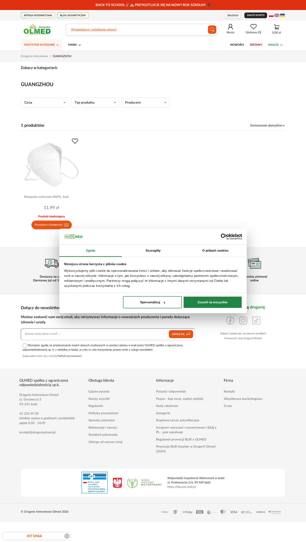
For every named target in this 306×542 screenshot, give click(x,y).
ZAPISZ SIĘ (178, 334)
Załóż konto (256, 15)
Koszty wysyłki (99, 398)
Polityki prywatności (69, 356)
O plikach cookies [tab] (215, 250)
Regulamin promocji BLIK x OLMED (181, 439)
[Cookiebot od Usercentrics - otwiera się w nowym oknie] (224, 237)
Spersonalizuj (150, 302)
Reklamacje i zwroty (102, 427)
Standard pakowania (103, 434)
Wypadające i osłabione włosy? (94, 29)
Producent (133, 102)
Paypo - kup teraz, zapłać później (179, 398)
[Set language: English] (276, 15)
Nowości (237, 45)
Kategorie (163, 413)
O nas (228, 406)
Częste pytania (98, 391)
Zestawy (256, 45)
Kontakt (229, 391)
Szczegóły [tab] (153, 250)
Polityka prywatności (103, 413)
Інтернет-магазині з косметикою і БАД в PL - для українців (186, 430)
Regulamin (95, 406)
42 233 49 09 (29, 413)
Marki (72, 45)
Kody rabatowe (167, 406)
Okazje (273, 45)
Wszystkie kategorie (39, 45)
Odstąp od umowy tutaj (105, 442)
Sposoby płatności (101, 420)
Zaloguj (232, 15)
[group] (153, 5)
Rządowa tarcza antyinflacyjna (177, 420)
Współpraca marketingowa (243, 398)
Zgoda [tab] (90, 250)
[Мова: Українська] (282, 15)
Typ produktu (85, 102)
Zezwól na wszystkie (213, 302)
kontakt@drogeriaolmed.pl (37, 432)
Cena (28, 102)
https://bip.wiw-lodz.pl (181, 487)
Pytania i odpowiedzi (171, 391)
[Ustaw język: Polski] (271, 15)
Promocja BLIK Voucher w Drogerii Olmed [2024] (185, 449)
